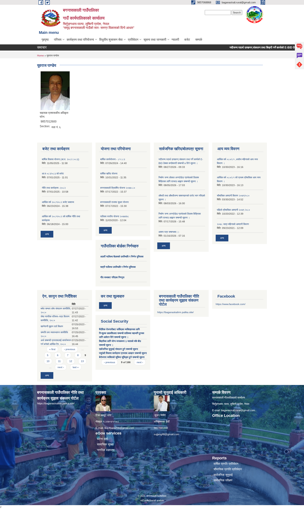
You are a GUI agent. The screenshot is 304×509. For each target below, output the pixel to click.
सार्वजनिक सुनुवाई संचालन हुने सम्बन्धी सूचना (118, 349)
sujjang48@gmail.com (166, 434)
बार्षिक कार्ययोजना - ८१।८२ (112, 159)
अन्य (47, 234)
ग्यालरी (175, 39)
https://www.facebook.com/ (230, 304)
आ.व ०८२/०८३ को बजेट (53, 173)
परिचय (57, 39)
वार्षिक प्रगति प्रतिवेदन (226, 463)
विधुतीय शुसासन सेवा (111, 39)
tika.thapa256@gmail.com (119, 427)
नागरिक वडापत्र (105, 450)
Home (40, 55)
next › (61, 367)
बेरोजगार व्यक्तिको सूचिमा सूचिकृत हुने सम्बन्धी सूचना (121, 357)
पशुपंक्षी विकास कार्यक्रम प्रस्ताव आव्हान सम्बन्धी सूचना (123, 353)
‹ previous (69, 349)
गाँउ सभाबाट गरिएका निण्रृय (112, 277)
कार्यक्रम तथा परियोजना (80, 39)
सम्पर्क (198, 39)
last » (76, 367)
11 (59, 361)
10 (48, 361)
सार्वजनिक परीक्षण (223, 480)
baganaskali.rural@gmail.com (238, 410)
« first (52, 349)
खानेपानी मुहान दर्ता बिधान (52, 326)
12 (70, 361)
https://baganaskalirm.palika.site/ (175, 312)
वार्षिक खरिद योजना (108, 173)
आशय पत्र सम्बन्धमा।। (169, 231)
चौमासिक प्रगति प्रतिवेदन (228, 469)
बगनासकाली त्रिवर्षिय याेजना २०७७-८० (117, 187)
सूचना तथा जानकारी (155, 39)
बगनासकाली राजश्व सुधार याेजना (114, 202)
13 (82, 361)
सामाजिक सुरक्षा (105, 444)
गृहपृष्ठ (45, 39)
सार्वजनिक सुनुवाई (223, 475)
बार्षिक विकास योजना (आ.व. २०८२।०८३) (60, 159)
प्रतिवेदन (133, 39)
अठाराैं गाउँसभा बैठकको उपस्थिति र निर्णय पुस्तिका (121, 256)
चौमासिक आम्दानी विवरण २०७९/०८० (233, 195)
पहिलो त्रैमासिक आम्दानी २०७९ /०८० (233, 209)
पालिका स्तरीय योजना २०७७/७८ (114, 216)
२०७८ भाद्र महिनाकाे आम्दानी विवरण (233, 224)
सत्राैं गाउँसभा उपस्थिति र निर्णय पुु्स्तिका (118, 267)
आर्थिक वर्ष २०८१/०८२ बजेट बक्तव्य (58, 202)
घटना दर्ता (102, 439)
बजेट (187, 39)
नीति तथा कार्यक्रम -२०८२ (54, 187)
